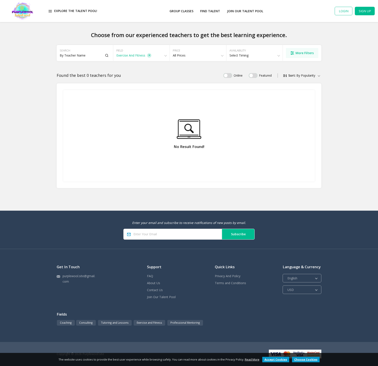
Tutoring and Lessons (115, 322)
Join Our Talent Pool (161, 297)
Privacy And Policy (227, 276)
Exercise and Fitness (149, 322)
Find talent (210, 11)
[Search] (106, 55)
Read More (252, 359)
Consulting (86, 322)
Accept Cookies (275, 359)
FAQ (150, 276)
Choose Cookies (305, 359)
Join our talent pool (245, 11)
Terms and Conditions (230, 283)
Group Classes (181, 11)
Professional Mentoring (185, 322)
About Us (153, 283)
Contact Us (155, 290)
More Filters (305, 53)
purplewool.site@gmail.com (79, 279)
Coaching (66, 322)
